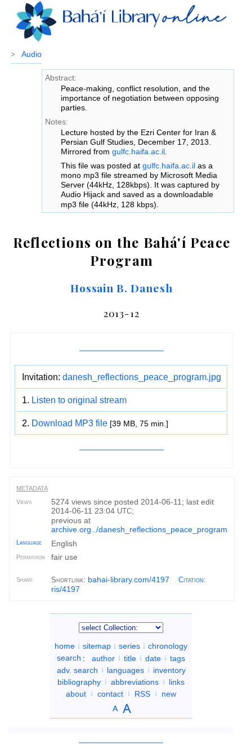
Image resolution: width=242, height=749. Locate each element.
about (76, 693)
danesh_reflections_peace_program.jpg (141, 377)
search (69, 657)
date (153, 657)
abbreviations (135, 681)
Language (29, 542)
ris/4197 (65, 589)
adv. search (77, 669)
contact (110, 693)
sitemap (97, 645)
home (65, 645)
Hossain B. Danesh (121, 287)
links (177, 681)
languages (125, 669)
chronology (167, 645)
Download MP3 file (69, 423)
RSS (142, 693)
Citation (191, 580)
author (103, 657)
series (129, 645)
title (130, 657)
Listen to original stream (79, 400)
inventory (169, 669)
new (169, 693)
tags (177, 657)
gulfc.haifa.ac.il (138, 151)
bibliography (79, 681)
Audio (31, 54)
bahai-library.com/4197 (128, 579)
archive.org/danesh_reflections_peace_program (139, 529)
